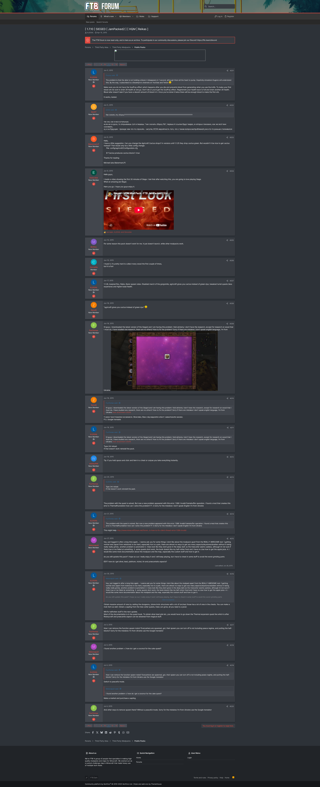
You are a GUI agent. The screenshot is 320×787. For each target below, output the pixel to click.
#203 (232, 137)
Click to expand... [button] (169, 600)
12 (112, 64)
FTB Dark (93, 778)
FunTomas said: (112, 403)
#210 (232, 398)
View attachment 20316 (121, 412)
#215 (232, 539)
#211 (232, 428)
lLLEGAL (90, 33)
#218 (232, 645)
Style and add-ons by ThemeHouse (148, 784)
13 (116, 64)
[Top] (231, 777)
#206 (232, 260)
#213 (232, 477)
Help (221, 778)
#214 (232, 514)
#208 (232, 303)
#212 (232, 457)
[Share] (227, 70)
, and (119, 232)
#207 (232, 281)
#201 (232, 71)
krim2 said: (110, 110)
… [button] (98, 64)
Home (138, 758)
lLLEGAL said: (111, 482)
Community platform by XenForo (108, 784)
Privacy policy (213, 778)
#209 (232, 324)
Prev (90, 65)
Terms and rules (200, 778)
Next (122, 65)
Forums (139, 762)
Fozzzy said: (110, 75)
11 (108, 64)
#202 (232, 105)
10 (105, 64)
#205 (232, 240)
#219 (232, 665)
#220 (232, 706)
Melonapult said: (112, 578)
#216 (232, 574)
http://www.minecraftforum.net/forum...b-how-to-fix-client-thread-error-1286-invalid (151, 530)
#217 (232, 625)
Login (190, 758)
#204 (232, 171)
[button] (115, 16)
